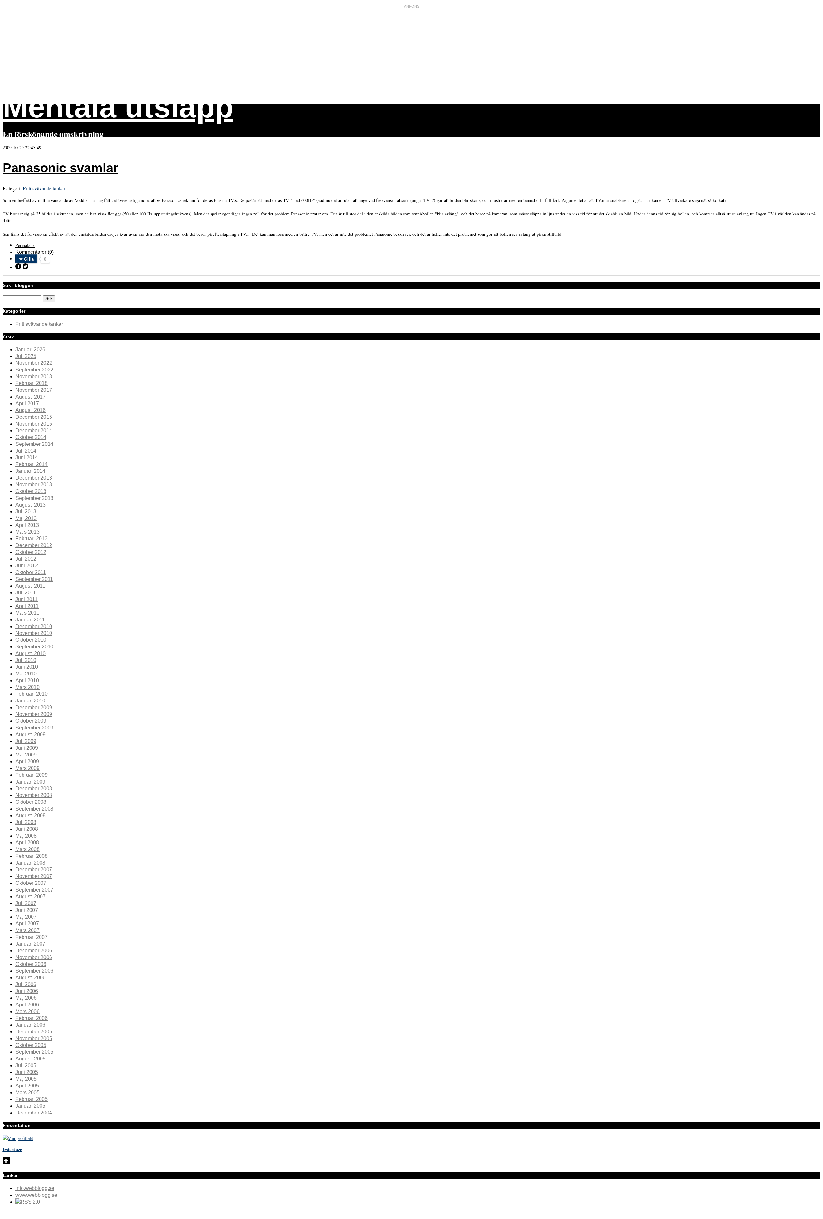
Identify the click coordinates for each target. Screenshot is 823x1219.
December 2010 (33, 626)
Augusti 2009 (30, 734)
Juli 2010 (25, 660)
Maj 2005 (26, 1079)
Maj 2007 (26, 917)
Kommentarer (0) (34, 252)
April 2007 (27, 923)
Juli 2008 (25, 822)
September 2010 (34, 646)
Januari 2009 (30, 781)
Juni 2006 (26, 991)
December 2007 (33, 869)
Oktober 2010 (30, 640)
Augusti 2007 (30, 896)
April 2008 (27, 842)
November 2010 (33, 633)
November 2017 (33, 390)
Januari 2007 (30, 944)
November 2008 (33, 795)
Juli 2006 (25, 984)
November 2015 (33, 423)
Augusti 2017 (30, 396)
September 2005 (34, 1052)
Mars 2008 (27, 849)
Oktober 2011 (30, 572)
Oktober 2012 (30, 552)
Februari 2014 (31, 464)
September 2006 (34, 971)
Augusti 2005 (30, 1058)
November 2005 (33, 1038)
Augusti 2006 (30, 977)
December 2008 (33, 788)
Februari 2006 (31, 1018)
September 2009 (34, 727)
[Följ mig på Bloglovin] (6, 1162)
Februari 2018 (31, 383)
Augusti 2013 (30, 505)
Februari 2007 (31, 937)
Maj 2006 (26, 998)
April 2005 (27, 1085)
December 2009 (33, 707)
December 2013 (33, 478)
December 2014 (33, 430)
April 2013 (27, 525)
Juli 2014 (25, 451)
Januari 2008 (30, 863)
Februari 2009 (31, 775)
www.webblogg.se (36, 1195)
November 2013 (33, 484)
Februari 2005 (31, 1099)
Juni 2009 (26, 748)
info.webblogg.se (34, 1188)
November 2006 (33, 957)
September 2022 (34, 369)
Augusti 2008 (30, 815)
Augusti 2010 (30, 653)
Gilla (29, 259)
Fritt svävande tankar (44, 188)
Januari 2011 (30, 619)
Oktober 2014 (30, 437)
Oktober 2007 (30, 883)
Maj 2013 (26, 518)
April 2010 (27, 680)
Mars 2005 (27, 1092)
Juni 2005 (26, 1072)
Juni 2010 (26, 667)
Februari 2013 (31, 538)
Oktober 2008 (30, 802)
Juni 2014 (26, 457)
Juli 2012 (25, 559)
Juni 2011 (26, 599)
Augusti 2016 (30, 410)
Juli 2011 (25, 592)
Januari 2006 (30, 1025)
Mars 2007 (27, 930)
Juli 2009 (25, 741)
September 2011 (34, 579)
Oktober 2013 (30, 491)
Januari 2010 (30, 700)
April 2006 (27, 1004)
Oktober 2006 (30, 964)
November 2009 (33, 714)
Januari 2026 (30, 349)
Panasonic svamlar (60, 168)
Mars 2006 (27, 1011)
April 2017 (27, 403)
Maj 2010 (26, 673)
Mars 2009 (27, 768)
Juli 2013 (25, 511)
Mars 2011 (27, 613)
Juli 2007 (25, 903)
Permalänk (25, 245)
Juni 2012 (26, 565)
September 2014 (34, 444)
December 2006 (33, 950)
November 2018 (33, 376)
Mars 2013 (27, 532)
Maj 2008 (26, 836)
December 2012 (33, 545)
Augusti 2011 (30, 586)
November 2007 (33, 876)
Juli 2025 (25, 356)
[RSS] (27, 1202)
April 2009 (27, 761)
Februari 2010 (31, 694)
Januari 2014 (30, 471)
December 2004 (33, 1112)
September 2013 (34, 498)
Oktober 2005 (30, 1045)
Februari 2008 (31, 856)
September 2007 (34, 890)
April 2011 (27, 606)
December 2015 (33, 417)
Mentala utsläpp (118, 107)
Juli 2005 (25, 1065)
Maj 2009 (26, 754)
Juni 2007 (26, 910)
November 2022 (33, 363)
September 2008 (34, 808)
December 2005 (33, 1031)
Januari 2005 (30, 1106)
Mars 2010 (27, 687)
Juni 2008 (26, 829)
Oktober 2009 (30, 721)
